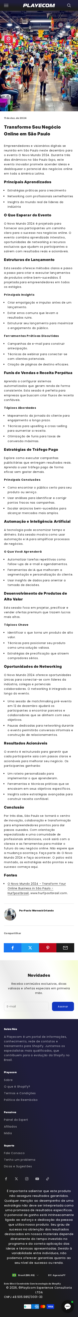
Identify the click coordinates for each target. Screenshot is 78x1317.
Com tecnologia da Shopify (45, 1283)
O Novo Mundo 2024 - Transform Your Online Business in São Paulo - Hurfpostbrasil (37, 888)
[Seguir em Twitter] (16, 1179)
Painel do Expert (16, 1120)
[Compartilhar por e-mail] (65, 947)
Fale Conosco (14, 1153)
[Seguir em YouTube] (37, 1179)
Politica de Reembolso (21, 1100)
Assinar (63, 1006)
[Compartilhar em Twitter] (30, 947)
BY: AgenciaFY (57, 1275)
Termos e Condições (20, 1093)
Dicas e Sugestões (18, 1166)
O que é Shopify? (17, 1087)
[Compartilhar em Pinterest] (48, 947)
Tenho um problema (19, 1160)
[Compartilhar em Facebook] (12, 947)
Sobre (8, 1080)
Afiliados (10, 1127)
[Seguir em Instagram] (27, 1179)
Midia (8, 1133)
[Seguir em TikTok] (48, 1179)
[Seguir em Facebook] (6, 1179)
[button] (67, 1306)
